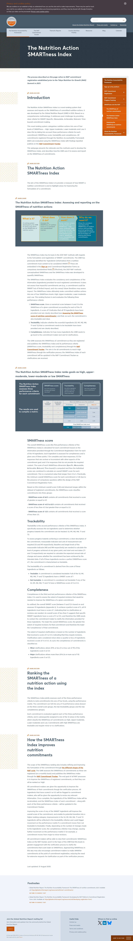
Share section (34, 93)
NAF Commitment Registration (110, 92)
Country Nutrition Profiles (73, 31)
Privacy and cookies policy (40, 11)
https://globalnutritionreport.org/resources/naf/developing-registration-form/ (68, 899)
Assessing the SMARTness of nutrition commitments (114, 124)
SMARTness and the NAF (112, 104)
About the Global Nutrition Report (83, 25)
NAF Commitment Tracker (49, 144)
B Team (20, 937)
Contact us (113, 25)
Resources (89, 31)
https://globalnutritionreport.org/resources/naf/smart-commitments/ (52, 890)
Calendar (119, 31)
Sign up (44, 267)
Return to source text (38, 893)
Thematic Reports (55, 31)
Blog (104, 31)
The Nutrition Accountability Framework (18, 31)
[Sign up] (10, 929)
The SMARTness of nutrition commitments (114, 110)
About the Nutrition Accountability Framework (112, 132)
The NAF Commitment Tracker (36, 32)
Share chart (21, 198)
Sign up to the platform (111, 87)
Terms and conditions (76, 929)
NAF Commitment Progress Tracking (110, 99)
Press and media (102, 25)
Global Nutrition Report (11, 21)
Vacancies (123, 25)
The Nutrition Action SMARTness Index (113, 117)
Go (123, 20)
